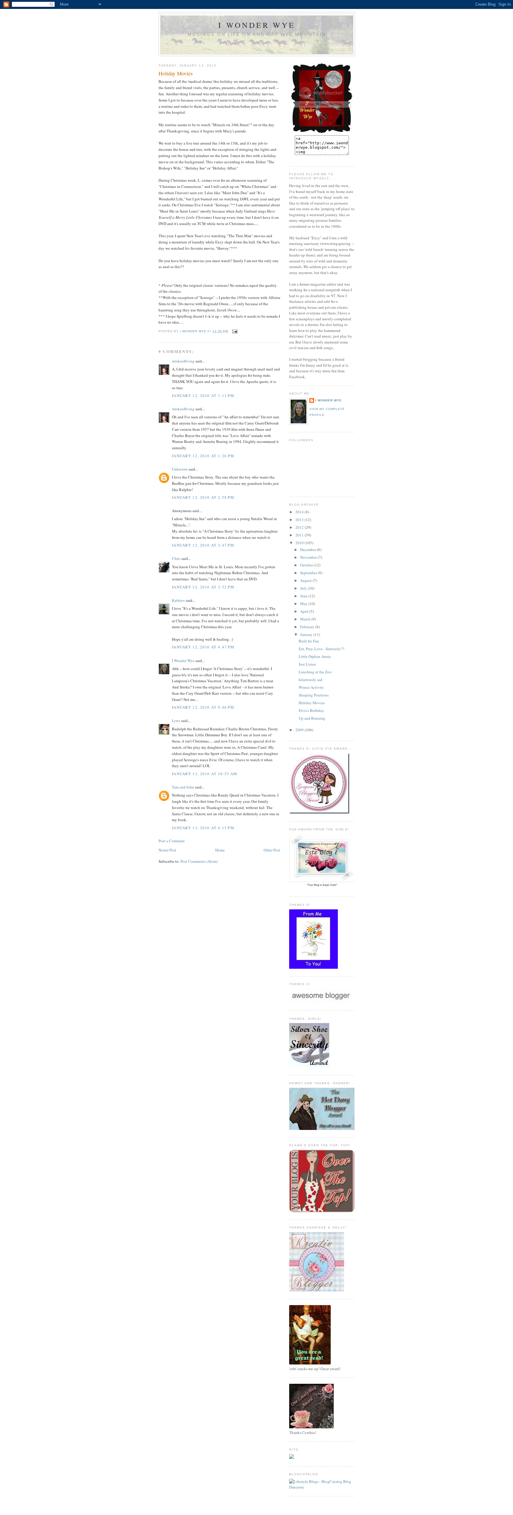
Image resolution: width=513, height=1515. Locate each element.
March (305, 619)
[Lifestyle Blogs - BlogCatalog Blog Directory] (321, 1487)
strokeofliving (183, 361)
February (307, 626)
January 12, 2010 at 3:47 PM (203, 545)
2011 (300, 535)
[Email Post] (234, 331)
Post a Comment (172, 840)
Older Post (272, 850)
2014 (300, 512)
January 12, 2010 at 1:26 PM (203, 455)
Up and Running (312, 718)
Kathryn (178, 600)
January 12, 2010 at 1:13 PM (203, 395)
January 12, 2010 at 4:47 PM (203, 647)
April (304, 611)
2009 (300, 729)
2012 (300, 527)
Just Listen (307, 664)
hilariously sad (310, 679)
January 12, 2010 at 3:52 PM (203, 587)
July (304, 588)
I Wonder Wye (256, 25)
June (304, 596)
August (306, 580)
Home (220, 850)
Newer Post (167, 850)
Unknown (180, 469)
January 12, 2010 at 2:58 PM (203, 497)
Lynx (176, 720)
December (308, 549)
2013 (300, 519)
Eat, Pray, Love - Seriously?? (321, 648)
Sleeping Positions (314, 695)
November (309, 557)
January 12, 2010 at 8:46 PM (203, 707)
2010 (300, 542)
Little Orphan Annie (315, 656)
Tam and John (183, 787)
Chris (176, 558)
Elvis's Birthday (311, 710)
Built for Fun (309, 641)
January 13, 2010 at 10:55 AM (204, 773)
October (307, 565)
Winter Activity (311, 687)
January (307, 634)
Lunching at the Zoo (315, 672)
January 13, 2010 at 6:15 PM (203, 827)
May (304, 603)
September (309, 572)
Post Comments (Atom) (199, 861)
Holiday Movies (312, 702)
